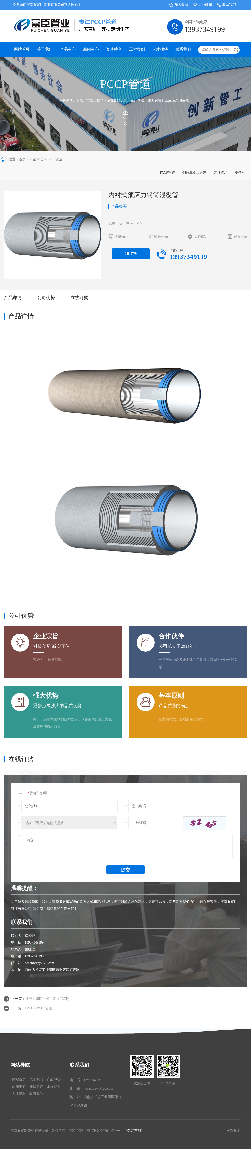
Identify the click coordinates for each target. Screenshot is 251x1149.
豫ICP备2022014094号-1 (105, 1131)
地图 (237, 1131)
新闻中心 (91, 49)
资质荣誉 (114, 49)
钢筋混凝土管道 (194, 172)
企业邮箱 (205, 5)
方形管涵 (220, 172)
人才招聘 (160, 49)
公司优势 (46, 297)
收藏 (229, 1131)
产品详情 (13, 297)
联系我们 (229, 5)
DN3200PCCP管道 (38, 1008)
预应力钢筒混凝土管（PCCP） (48, 999)
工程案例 (137, 49)
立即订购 (131, 254)
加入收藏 (181, 5)
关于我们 (45, 49)
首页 (22, 159)
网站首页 (22, 49)
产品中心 (68, 49)
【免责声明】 (134, 1131)
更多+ (239, 172)
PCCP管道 (55, 159)
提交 (125, 869)
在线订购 (79, 297)
